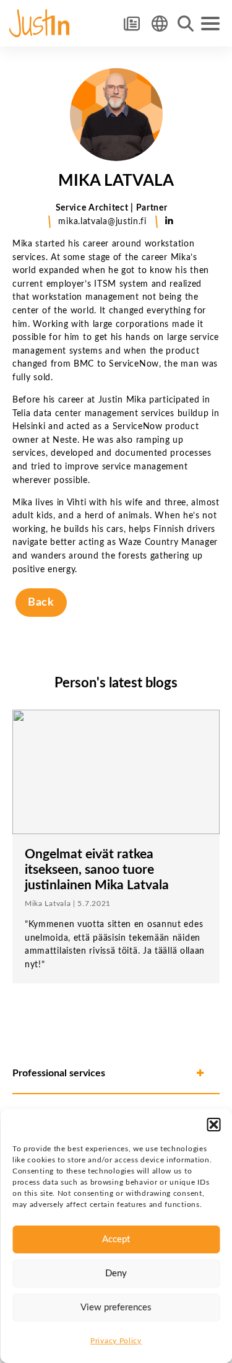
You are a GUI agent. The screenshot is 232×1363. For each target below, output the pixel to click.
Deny (116, 1273)
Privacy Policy (116, 1340)
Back (41, 602)
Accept (116, 1239)
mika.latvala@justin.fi (102, 221)
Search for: (185, 23)
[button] (213, 1124)
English (159, 23)
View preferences (116, 1307)
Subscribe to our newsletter (131, 23)
